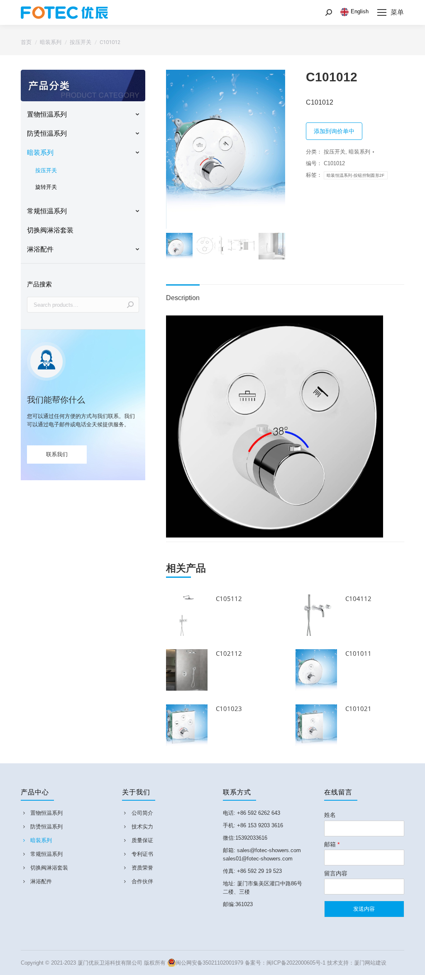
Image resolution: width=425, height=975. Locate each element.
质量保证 (142, 840)
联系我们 (57, 454)
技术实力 (142, 826)
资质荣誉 (142, 868)
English (360, 11)
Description (183, 297)
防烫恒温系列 (46, 826)
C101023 (229, 708)
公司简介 (142, 813)
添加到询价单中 (334, 131)
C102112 (229, 653)
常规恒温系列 (46, 854)
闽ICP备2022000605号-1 (295, 963)
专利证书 (142, 854)
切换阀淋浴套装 (49, 868)
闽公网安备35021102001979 (209, 963)
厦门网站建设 (370, 963)
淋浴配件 (41, 881)
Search (130, 305)
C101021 (358, 708)
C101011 (358, 653)
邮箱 (332, 844)
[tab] (183, 293)
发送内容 (364, 909)
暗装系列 (359, 152)
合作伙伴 (142, 881)
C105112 (229, 598)
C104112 (358, 598)
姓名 (330, 814)
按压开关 (334, 152)
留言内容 (335, 873)
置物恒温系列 (46, 813)
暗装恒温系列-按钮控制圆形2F (356, 175)
